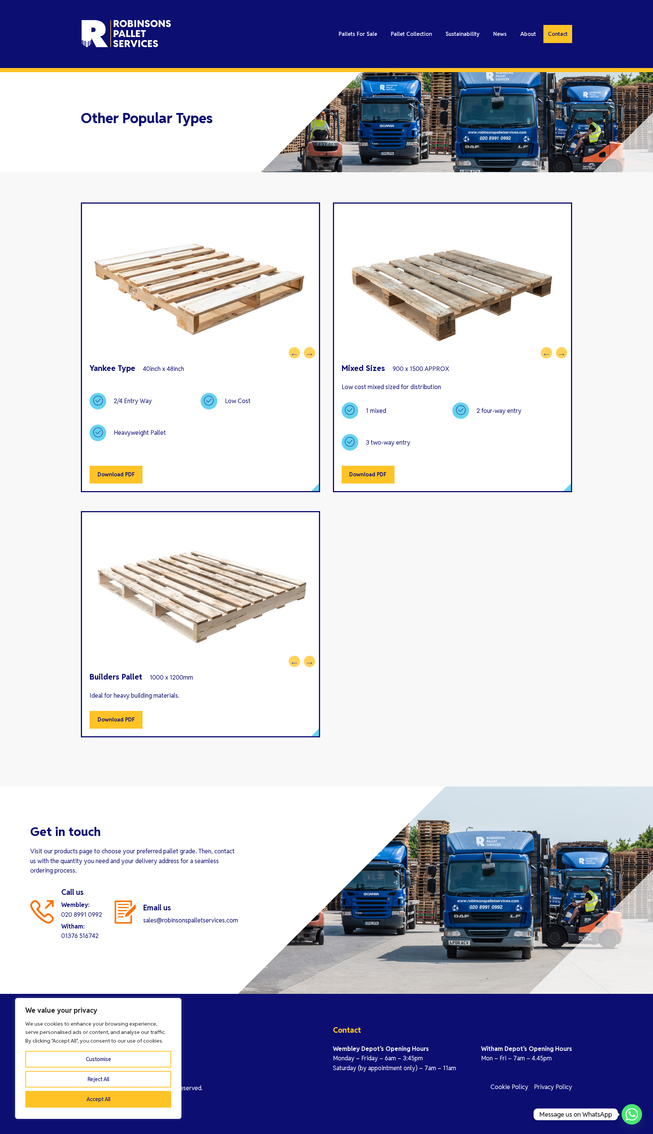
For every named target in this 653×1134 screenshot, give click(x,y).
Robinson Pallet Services (149, 34)
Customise (98, 1059)
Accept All (98, 1099)
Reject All (98, 1079)
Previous (292, 351)
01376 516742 (80, 936)
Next (307, 351)
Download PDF (116, 474)
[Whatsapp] (632, 1114)
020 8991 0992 (81, 915)
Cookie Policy (509, 1087)
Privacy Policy (553, 1087)
